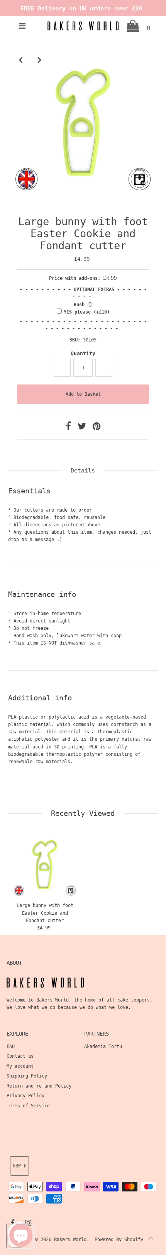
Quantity (83, 353)
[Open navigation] (22, 26)
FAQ (11, 1046)
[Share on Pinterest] (96, 428)
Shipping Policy (27, 1076)
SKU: (74, 340)
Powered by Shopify (119, 1239)
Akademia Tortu (103, 1046)
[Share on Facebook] (70, 428)
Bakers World (70, 1239)
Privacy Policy (25, 1095)
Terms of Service (28, 1105)
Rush (79, 304)
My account (20, 1066)
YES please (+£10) (87, 312)
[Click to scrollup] (150, 1239)
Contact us (20, 1056)
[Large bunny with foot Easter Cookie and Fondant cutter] (44, 864)
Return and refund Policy (39, 1086)
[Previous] (20, 59)
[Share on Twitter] (83, 428)
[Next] (39, 59)
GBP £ (19, 1166)
